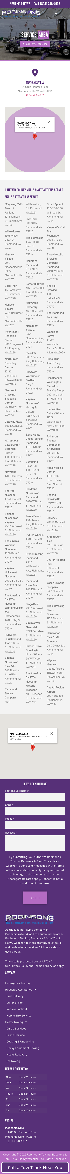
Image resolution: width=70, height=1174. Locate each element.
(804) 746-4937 (50, 3)
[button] (34, 136)
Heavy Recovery (17, 1054)
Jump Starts (15, 1002)
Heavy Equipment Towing (23, 1048)
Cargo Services (16, 1028)
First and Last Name (17, 790)
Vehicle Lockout (17, 1009)
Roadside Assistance (18, 989)
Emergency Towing (17, 983)
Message (10, 832)
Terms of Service (45, 965)
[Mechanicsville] (35, 73)
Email (9, 804)
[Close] (49, 122)
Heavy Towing (14, 1022)
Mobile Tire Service (19, 1015)
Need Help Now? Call (25, 3)
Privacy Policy (19, 965)
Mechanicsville (35, 82)
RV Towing (13, 1061)
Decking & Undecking (20, 1041)
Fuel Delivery (15, 996)
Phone (9, 818)
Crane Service (16, 1035)
